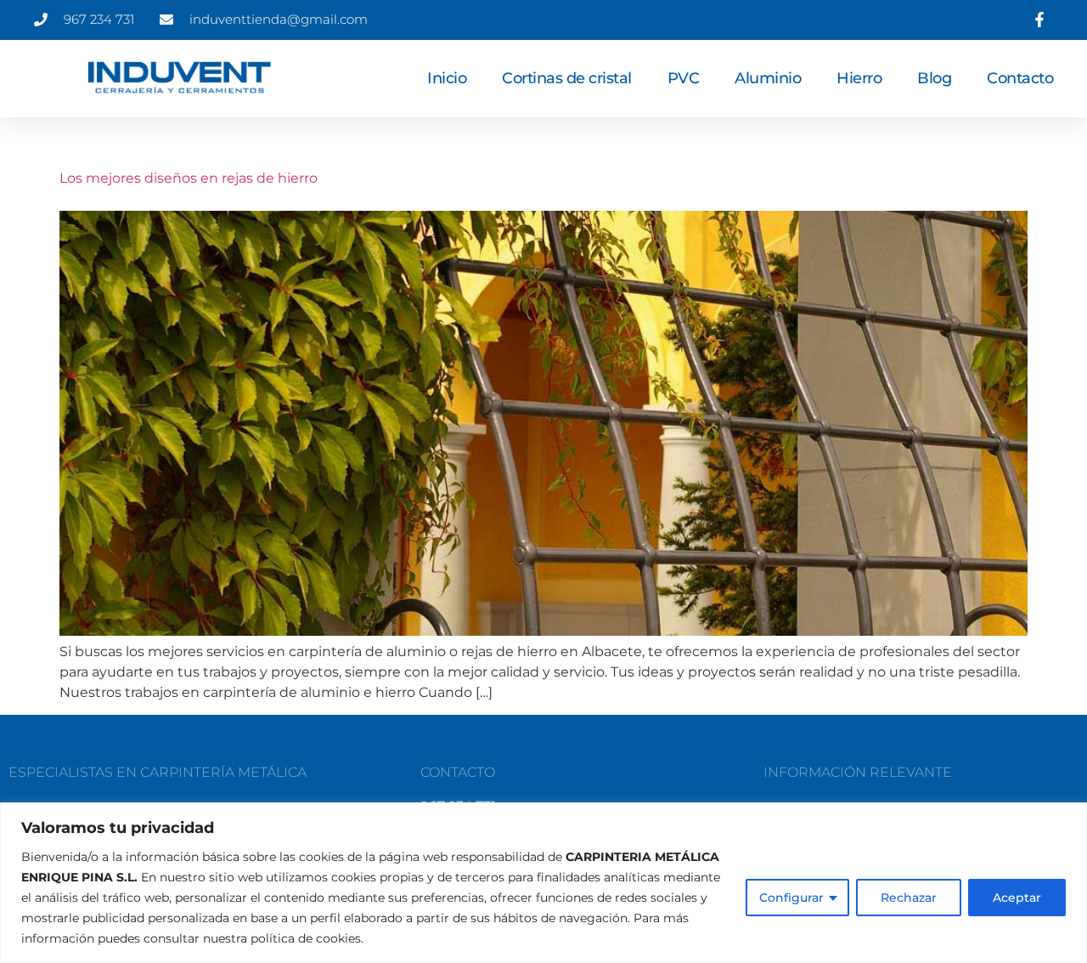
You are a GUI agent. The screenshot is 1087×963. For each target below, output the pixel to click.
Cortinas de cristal (567, 78)
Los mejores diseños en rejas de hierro (188, 178)
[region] (543, 882)
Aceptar (1017, 897)
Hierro (858, 78)
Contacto (1020, 78)
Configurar (791, 897)
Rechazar (909, 897)
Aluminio (768, 78)
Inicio (446, 78)
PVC (683, 78)
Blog (934, 78)
